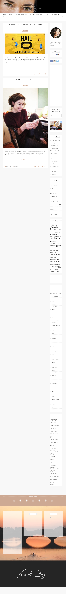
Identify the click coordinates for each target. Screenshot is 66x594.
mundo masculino (55, 359)
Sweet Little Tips (54, 481)
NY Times (52, 461)
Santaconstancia (52, 259)
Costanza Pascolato (55, 233)
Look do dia (54, 357)
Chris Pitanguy (53, 428)
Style (51, 478)
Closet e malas (55, 312)
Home (4, 14)
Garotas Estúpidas (54, 440)
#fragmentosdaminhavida (55, 293)
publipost (58, 254)
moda (58, 249)
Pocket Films (53, 465)
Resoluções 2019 (55, 380)
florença (56, 238)
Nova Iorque (39, 14)
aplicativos (16, 73)
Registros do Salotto (56, 378)
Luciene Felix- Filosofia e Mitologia (55, 452)
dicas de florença (56, 236)
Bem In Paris (53, 422)
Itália (54, 240)
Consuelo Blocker (54, 228)
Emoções (53, 335)
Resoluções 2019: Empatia (54, 168)
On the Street (54, 367)
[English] (56, 54)
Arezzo (55, 224)
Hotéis (53, 346)
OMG (51, 462)
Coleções (53, 314)
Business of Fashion (54, 425)
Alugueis (53, 298)
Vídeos (53, 407)
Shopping (54, 396)
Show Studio (53, 474)
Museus (53, 362)
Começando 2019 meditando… (54, 173)
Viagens (53, 404)
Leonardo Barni (34, 584)
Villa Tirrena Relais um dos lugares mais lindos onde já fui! (55, 143)
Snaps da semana (55, 399)
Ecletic (53, 333)
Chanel (56, 225)
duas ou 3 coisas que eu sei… (55, 435)
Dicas (25, 30)
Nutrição (53, 364)
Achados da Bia (53, 419)
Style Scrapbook (53, 479)
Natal (51, 250)
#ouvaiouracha (55, 296)
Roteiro (53, 386)
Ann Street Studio (54, 420)
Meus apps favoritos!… (25, 79)
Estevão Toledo (53, 437)
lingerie (54, 241)
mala (54, 247)
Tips (52, 401)
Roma (51, 257)
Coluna (53, 317)
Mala (4, 18)
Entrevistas (54, 338)
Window (53, 409)
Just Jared (52, 445)
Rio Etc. (52, 471)
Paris (26, 14)
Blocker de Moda (55, 306)
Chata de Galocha (54, 427)
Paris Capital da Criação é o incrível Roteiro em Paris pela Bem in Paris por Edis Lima (55, 153)
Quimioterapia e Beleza (55, 468)
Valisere (52, 271)
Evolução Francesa (54, 439)
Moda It (52, 459)
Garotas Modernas (54, 442)
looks (53, 245)
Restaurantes (54, 383)
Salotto (55, 257)
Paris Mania (52, 464)
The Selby (52, 484)
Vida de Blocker (57, 271)
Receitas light (54, 372)
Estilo (53, 341)
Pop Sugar (52, 467)
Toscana (55, 270)
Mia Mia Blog (53, 457)
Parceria (53, 370)
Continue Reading (25, 159)
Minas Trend (53, 249)
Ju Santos (52, 444)
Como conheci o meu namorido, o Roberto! (55, 162)
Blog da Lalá (53, 423)
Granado (51, 240)
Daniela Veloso (53, 431)
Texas (51, 269)
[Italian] (58, 54)
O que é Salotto (19, 14)
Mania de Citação (54, 454)
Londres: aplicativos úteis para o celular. (25, 25)
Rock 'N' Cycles (53, 473)
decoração (54, 328)
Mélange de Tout (53, 456)
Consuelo (10, 14)
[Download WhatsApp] (51, 519)
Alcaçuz (52, 224)
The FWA (52, 482)
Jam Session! (54, 351)
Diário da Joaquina (54, 433)
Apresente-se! (55, 14)
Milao (58, 247)
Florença (47, 14)
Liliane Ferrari (53, 448)
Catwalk (53, 309)
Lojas (53, 354)
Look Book (52, 450)
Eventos (53, 343)
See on (52, 534)
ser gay (53, 391)
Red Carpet (52, 470)
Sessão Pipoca (54, 394)
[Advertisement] (56, 85)
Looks (9, 18)
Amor (53, 301)
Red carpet (52, 256)
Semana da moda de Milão (55, 260)
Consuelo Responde (56, 320)
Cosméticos (54, 322)
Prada (54, 254)
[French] (55, 54)
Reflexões (54, 375)
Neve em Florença (54, 193)
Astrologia (52, 225)
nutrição (51, 252)
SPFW (59, 268)
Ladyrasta (52, 447)
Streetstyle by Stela (54, 476)
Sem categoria (55, 388)
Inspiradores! (54, 349)
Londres (32, 14)
